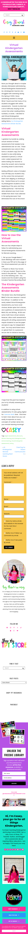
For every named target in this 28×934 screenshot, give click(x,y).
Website (7, 514)
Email (6, 506)
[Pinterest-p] (10, 32)
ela (13, 438)
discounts (19, 436)
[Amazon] (12, 32)
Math (23, 438)
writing (11, 443)
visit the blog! (14, 9)
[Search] (22, 15)
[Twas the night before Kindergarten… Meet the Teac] (14, 802)
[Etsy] (21, 32)
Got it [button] (14, 930)
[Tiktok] (15, 32)
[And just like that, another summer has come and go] (22, 802)
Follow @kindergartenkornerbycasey (14, 793)
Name (6, 499)
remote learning (6, 441)
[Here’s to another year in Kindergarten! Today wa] (6, 802)
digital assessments (10, 436)
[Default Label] (17, 627)
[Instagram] (7, 32)
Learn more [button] (20, 927)
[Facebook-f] (4, 32)
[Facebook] (7, 627)
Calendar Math (9, 414)
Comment (8, 482)
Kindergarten (18, 438)
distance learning (7, 438)
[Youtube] (24, 32)
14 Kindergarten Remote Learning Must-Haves (8, 451)
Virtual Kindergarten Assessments (14, 48)
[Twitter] (10, 627)
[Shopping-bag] (18, 32)
